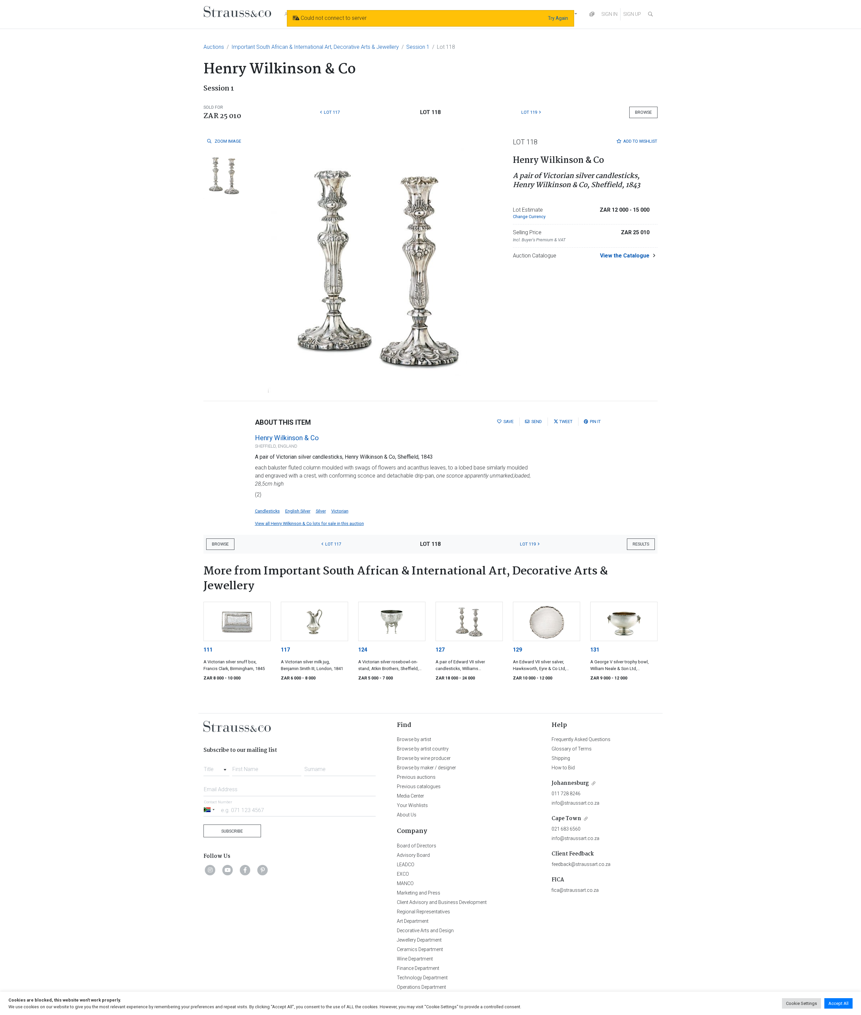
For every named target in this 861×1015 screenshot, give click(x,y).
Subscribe (232, 831)
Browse (643, 112)
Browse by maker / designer (426, 767)
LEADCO (405, 864)
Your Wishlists (412, 805)
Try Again (558, 18)
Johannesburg (570, 783)
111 (208, 649)
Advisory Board (413, 855)
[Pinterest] (262, 870)
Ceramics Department (420, 949)
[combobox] (216, 767)
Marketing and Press (418, 893)
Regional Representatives (423, 911)
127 (440, 649)
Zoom (227, 141)
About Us (406, 814)
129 (517, 649)
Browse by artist (414, 739)
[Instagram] (210, 870)
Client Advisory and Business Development (442, 902)
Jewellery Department (419, 940)
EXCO (403, 874)
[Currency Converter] (592, 14)
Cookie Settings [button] (801, 1003)
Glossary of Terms (572, 748)
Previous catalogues (419, 786)
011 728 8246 (566, 793)
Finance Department (418, 968)
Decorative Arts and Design (425, 930)
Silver (321, 511)
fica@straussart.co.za (575, 890)
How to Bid (563, 767)
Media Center (410, 796)
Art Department (412, 921)
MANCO (405, 883)
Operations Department (421, 987)
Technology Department (422, 977)
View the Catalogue (624, 255)
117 (285, 649)
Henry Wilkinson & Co (287, 438)
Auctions (213, 47)
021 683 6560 (566, 829)
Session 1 (417, 47)
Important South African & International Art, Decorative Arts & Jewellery (315, 47)
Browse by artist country (423, 748)
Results (641, 544)
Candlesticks (267, 511)
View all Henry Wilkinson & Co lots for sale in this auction (309, 523)
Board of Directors (416, 845)
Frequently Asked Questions (581, 739)
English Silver (297, 511)
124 (362, 649)
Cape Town (566, 818)
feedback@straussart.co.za (581, 864)
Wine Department (415, 958)
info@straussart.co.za (575, 803)
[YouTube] (227, 870)
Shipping (561, 758)
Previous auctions (416, 777)
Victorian (339, 511)
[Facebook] (245, 870)
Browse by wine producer (424, 758)
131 (594, 649)
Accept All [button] (838, 1003)
